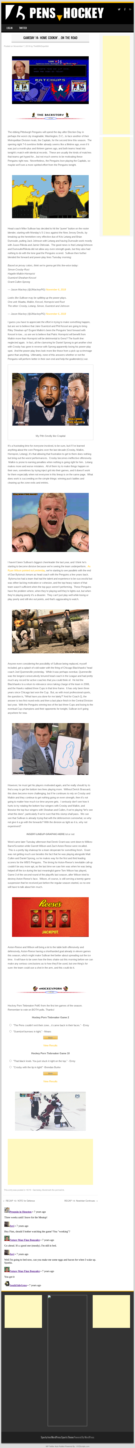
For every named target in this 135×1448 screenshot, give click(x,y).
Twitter (23, 28)
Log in (10, 28)
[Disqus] (50, 1247)
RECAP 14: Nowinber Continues (81, 1200)
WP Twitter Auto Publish (55, 1446)
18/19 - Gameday (33, 1189)
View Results (50, 1045)
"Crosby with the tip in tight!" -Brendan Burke (37, 1067)
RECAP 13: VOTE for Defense (19, 1200)
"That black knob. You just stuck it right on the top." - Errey (44, 1061)
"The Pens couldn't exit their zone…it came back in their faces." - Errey (51, 1025)
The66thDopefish (41, 46)
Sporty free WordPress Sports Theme (57, 1437)
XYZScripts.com (82, 1446)
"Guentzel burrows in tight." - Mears (32, 1031)
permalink (59, 1189)
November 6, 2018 (56, 289)
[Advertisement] (50, 1162)
